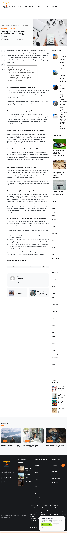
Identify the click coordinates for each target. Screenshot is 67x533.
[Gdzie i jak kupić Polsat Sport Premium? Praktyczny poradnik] (54, 403)
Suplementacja (55, 357)
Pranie (53, 315)
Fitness (53, 226)
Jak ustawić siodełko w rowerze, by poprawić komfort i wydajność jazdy (28, 482)
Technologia (54, 219)
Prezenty (53, 293)
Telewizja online (55, 275)
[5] (55, 116)
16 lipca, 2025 (63, 99)
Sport (53, 205)
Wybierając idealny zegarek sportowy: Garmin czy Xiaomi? (22, 78)
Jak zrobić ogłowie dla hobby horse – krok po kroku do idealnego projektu (61, 409)
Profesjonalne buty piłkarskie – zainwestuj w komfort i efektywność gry (63, 106)
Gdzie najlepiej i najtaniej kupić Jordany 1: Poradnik (42, 293)
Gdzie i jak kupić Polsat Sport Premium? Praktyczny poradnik (61, 402)
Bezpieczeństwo (55, 346)
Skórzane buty (55, 354)
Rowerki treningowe (56, 251)
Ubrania (53, 364)
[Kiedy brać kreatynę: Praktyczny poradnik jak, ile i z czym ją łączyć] (54, 389)
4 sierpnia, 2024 (56, 196)
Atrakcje (53, 268)
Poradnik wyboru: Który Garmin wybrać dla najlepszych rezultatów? (11, 446)
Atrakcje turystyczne (56, 272)
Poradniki (54, 201)
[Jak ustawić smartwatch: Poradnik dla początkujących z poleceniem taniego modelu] (11, 292)
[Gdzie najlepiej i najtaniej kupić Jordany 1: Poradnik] (33, 292)
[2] (55, 72)
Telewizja (54, 279)
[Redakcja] (2, 39)
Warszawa (54, 300)
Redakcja (7, 39)
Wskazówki (54, 371)
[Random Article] (62, 6)
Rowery (53, 247)
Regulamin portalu (55, 475)
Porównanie (54, 236)
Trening (53, 261)
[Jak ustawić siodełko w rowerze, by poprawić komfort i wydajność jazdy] (21, 483)
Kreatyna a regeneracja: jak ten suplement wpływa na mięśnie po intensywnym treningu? (28, 468)
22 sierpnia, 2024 (56, 177)
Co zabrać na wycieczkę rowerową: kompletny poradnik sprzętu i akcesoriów (28, 475)
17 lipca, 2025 (63, 83)
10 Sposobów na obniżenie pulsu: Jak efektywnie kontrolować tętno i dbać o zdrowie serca (62, 394)
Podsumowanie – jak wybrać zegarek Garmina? (20, 77)
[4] (55, 103)
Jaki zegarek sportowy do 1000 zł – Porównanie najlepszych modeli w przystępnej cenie (55, 446)
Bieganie (53, 286)
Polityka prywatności (56, 478)
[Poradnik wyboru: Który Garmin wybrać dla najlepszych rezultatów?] (11, 435)
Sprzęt (53, 297)
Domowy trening (55, 258)
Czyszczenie (54, 233)
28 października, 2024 (57, 156)
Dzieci (53, 265)
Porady (53, 212)
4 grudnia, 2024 (63, 112)
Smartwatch (54, 254)
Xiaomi (8, 28)
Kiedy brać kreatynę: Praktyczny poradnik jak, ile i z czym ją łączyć (61, 387)
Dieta (53, 322)
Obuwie (53, 215)
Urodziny (53, 325)
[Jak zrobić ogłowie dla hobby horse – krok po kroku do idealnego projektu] (54, 410)
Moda (53, 240)
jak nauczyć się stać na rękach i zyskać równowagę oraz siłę (59, 193)
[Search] (64, 6)
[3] (55, 87)
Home (3, 25)
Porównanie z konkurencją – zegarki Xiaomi (19, 75)
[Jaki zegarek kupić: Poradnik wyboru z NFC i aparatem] (33, 435)
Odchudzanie (54, 311)
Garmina (7, 25)
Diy (52, 375)
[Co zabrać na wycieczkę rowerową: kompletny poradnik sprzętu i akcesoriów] (21, 476)
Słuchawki (54, 329)
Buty (52, 229)
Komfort (53, 343)
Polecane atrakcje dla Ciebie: (16, 80)
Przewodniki (54, 307)
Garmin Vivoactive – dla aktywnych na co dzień (20, 73)
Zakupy (53, 222)
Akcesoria (54, 283)
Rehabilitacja (54, 361)
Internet (53, 350)
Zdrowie (53, 208)
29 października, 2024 (63, 128)
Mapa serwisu (55, 482)
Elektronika (54, 332)
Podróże (53, 318)
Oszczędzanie (55, 368)
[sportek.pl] (6, 464)
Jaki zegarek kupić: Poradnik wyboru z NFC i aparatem (31, 446)
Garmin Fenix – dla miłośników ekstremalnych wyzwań (21, 72)
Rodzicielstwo (55, 304)
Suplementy (54, 244)
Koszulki (53, 336)
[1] (55, 56)
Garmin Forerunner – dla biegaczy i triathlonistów (20, 70)
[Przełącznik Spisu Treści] (34, 67)
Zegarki (13, 28)
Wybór (53, 339)
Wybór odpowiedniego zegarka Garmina (18, 69)
